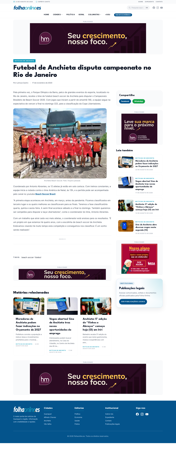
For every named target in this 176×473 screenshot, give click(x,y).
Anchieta (47, 421)
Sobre (140, 2)
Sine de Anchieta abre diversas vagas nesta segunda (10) (146, 227)
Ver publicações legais (133, 301)
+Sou (107, 14)
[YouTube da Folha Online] (161, 7)
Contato (159, 2)
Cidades (57, 14)
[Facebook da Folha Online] (154, 7)
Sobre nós (109, 414)
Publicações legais (112, 424)
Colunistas (93, 14)
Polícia (77, 424)
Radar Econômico (123, 15)
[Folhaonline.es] (27, 8)
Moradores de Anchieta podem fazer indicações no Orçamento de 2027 (146, 163)
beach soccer (28, 257)
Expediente (149, 2)
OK (147, 7)
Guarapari (48, 414)
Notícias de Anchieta (24, 60)
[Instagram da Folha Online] (157, 7)
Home (46, 14)
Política (70, 14)
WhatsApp (138, 101)
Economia (78, 417)
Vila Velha (47, 424)
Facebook (125, 101)
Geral (81, 14)
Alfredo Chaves (50, 417)
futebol (38, 257)
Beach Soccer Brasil (45, 194)
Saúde (77, 421)
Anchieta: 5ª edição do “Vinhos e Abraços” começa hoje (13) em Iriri (147, 207)
